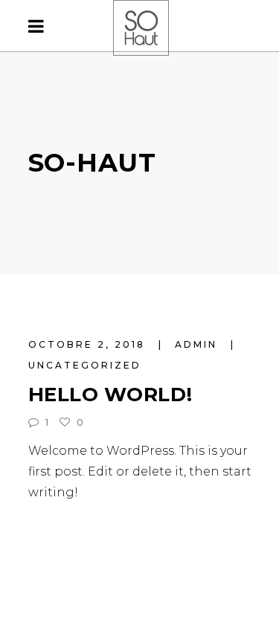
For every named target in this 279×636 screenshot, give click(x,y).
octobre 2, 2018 (89, 344)
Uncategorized (84, 365)
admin (198, 344)
